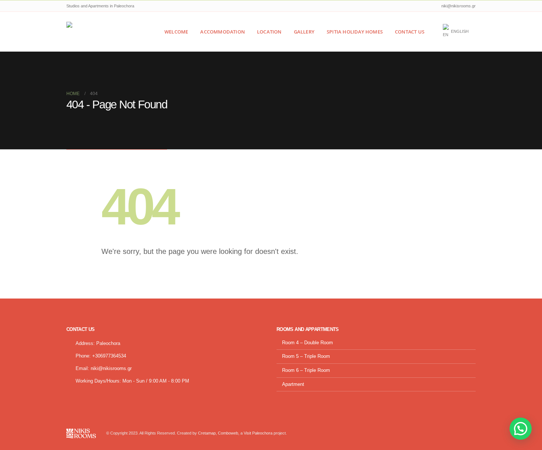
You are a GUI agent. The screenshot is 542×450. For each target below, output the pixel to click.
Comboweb (228, 433)
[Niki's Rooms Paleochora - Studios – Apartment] (96, 32)
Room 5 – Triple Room (306, 356)
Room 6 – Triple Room (306, 370)
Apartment (293, 384)
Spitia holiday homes (355, 31)
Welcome (176, 31)
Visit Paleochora (258, 433)
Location (269, 31)
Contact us (409, 31)
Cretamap (207, 433)
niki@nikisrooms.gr (111, 368)
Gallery (304, 31)
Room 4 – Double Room (307, 342)
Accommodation (222, 31)
